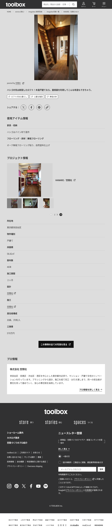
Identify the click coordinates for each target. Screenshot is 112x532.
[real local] (86, 525)
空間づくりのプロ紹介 (17, 442)
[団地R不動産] (38, 525)
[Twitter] (24, 486)
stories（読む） (19, 12)
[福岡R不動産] (13, 525)
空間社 (18, 83)
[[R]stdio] (74, 525)
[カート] (93, 4)
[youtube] (38, 486)
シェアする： (13, 107)
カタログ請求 (13, 437)
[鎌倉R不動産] (50, 520)
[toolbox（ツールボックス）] (15, 4)
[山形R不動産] (25, 520)
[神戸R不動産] (99, 520)
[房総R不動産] (38, 520)
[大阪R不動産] (86, 520)
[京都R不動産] (74, 520)
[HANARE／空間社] (30, 180)
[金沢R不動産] (62, 520)
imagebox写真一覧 (53, 12)
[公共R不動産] (50, 525)
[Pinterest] (16, 486)
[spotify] (45, 486)
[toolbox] (56, 411)
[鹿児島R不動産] (25, 525)
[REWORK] (99, 525)
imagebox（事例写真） (35, 12)
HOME (9, 12)
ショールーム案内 (15, 432)
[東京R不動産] (13, 520)
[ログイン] (83, 4)
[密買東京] (62, 525)
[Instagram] (9, 486)
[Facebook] (31, 486)
